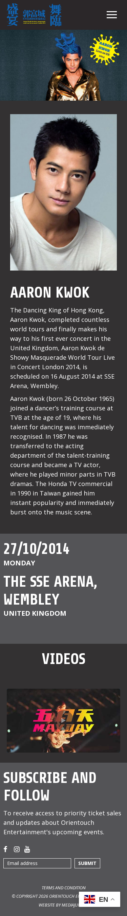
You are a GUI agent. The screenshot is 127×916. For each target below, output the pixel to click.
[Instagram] (17, 849)
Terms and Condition (64, 888)
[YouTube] (27, 849)
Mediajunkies (75, 905)
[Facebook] (6, 849)
